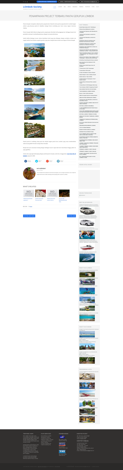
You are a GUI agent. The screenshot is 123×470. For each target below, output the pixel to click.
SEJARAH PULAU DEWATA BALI (86, 131)
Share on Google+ (50, 161)
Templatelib (57, 466)
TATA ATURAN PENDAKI (84, 127)
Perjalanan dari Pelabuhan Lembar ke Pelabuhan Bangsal (88, 47)
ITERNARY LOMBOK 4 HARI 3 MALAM (87, 149)
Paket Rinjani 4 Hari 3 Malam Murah (87, 74)
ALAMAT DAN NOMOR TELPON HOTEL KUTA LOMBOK (88, 154)
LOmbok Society (32, 6)
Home (54, 6)
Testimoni (87, 6)
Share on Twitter (40, 161)
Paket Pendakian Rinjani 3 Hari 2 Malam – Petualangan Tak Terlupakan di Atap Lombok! (88, 53)
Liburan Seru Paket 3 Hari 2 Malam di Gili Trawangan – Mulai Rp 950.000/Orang (88, 57)
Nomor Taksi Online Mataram (86, 93)
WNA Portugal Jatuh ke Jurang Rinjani (88, 95)
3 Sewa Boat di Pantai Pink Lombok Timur (87, 82)
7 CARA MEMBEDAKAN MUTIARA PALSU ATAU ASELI (88, 108)
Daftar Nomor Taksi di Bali (85, 76)
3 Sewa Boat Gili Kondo (84, 70)
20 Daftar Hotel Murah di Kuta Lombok (88, 60)
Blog (97, 6)
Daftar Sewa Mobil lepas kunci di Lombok (87, 66)
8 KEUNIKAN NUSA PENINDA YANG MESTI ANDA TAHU (88, 140)
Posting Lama (71, 216)
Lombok (60, 6)
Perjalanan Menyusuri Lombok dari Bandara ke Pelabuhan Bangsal (87, 44)
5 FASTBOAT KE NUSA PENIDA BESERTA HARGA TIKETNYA (88, 137)
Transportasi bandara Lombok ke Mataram (87, 35)
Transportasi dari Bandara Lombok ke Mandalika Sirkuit (88, 100)
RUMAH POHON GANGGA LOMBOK (87, 129)
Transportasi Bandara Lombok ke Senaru (87, 38)
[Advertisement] (87, 179)
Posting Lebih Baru (29, 216)
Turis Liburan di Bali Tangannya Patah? (88, 87)
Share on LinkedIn (61, 161)
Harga (69, 6)
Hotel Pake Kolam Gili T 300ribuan (87, 27)
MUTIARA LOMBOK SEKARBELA (86, 105)
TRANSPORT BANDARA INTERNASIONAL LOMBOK (88, 120)
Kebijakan (75, 6)
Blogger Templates (42, 466)
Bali (65, 6)
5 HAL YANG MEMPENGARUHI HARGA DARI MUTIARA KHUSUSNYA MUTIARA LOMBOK (88, 111)
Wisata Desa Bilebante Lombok (86, 29)
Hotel (31, 206)
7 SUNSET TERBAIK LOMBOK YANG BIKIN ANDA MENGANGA (88, 147)
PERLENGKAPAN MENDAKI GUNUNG (87, 125)
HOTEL (93, 6)
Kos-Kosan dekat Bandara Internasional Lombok (88, 123)
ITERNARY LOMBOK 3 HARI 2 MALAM (87, 151)
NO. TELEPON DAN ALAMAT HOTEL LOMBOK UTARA (87, 157)
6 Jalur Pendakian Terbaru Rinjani (87, 72)
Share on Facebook (29, 161)
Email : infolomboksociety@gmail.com (89, 1)
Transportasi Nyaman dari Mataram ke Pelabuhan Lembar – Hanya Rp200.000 (88, 50)
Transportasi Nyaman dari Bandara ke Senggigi (88, 32)
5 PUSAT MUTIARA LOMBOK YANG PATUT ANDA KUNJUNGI (88, 103)
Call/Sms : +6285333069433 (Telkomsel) (68, 1)
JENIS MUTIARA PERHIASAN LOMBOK (87, 97)
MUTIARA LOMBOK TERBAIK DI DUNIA (88, 114)
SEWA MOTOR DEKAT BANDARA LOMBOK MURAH (89, 117)
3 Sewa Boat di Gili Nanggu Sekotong (88, 84)
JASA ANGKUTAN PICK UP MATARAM (87, 89)
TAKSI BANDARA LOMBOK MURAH (87, 91)
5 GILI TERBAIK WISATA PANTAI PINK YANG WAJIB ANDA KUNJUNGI (87, 134)
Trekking (81, 6)
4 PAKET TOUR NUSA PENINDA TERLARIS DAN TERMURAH (88, 144)
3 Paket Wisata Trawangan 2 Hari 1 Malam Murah (87, 79)
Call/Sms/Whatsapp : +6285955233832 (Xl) (47, 1)
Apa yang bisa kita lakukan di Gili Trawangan (87, 63)
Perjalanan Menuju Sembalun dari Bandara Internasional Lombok (87, 41)
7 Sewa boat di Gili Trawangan (86, 68)
